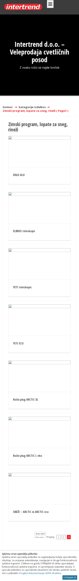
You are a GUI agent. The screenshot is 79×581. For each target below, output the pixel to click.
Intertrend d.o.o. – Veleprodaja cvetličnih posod (39, 51)
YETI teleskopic (22, 287)
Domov (8, 107)
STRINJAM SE (70, 577)
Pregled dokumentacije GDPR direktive (40, 573)
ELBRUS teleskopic (24, 231)
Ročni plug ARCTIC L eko (27, 456)
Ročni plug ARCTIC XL (25, 399)
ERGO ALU (19, 175)
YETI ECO (18, 343)
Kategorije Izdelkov (32, 107)
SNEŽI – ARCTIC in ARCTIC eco (31, 512)
